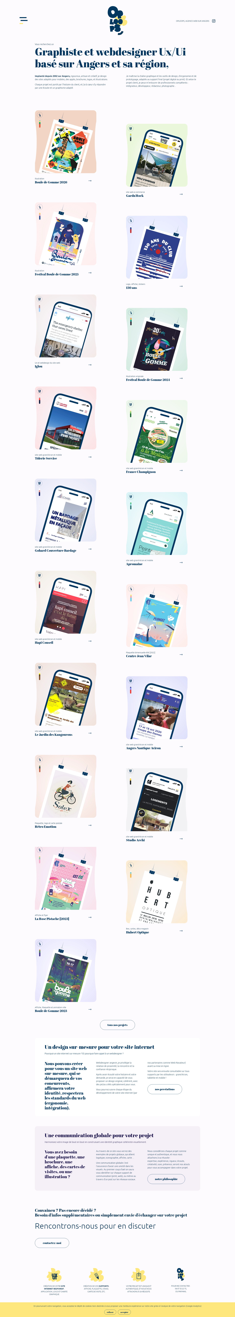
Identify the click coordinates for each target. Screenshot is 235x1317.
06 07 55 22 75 (180, 1289)
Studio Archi (135, 840)
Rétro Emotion (45, 826)
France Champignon (141, 472)
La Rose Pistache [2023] (52, 919)
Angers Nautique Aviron (143, 748)
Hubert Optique (137, 932)
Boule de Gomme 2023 (51, 1011)
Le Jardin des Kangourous (53, 734)
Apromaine (134, 564)
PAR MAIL (182, 1291)
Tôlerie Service (46, 458)
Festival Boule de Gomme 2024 (148, 379)
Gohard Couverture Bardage (55, 550)
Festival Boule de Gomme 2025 (57, 274)
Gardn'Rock (135, 195)
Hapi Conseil (44, 642)
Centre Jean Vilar (139, 656)
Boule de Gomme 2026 (51, 182)
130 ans (131, 287)
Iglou (38, 366)
